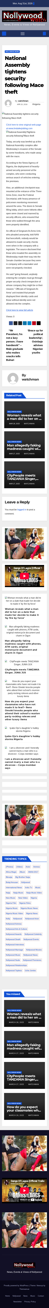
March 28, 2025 (16, 1022)
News (25, 1296)
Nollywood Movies (34, 950)
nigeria (34, 898)
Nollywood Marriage (14, 950)
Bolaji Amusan (12, 882)
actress (36, 867)
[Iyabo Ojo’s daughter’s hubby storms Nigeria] (23, 730)
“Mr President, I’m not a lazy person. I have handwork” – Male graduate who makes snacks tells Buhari (14, 345)
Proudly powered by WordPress (16, 1286)
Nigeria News (32, 913)
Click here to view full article (19, 310)
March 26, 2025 (16, 1115)
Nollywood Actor (32, 919)
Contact (41, 1296)
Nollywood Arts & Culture (16, 929)
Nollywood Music (13, 955)
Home (7, 1296)
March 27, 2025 (16, 1053)
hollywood (25, 882)
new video (23, 898)
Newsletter (17, 1302)
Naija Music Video (34, 893)
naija (8, 893)
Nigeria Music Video (14, 913)
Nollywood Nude (13, 960)
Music (32, 1296)
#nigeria (36, 104)
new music (10, 898)
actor (28, 867)
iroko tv (28, 887)
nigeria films (25, 903)
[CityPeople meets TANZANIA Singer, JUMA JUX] (23, 663)
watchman (23, 101)
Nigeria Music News (29, 908)
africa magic (11, 872)
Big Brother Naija (22, 877)
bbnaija (9, 877)
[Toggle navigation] (22, 33)
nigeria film (11, 903)
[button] (40, 33)
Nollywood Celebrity (33, 934)
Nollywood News (12, 51)
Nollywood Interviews (15, 944)
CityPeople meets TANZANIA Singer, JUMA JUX (21, 478)
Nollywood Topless (14, 970)
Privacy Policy (30, 1302)
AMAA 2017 (33, 872)
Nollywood (17, 1296)
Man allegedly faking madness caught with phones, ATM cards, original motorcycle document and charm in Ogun (23, 647)
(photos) (9, 867)
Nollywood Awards (14, 934)
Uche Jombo (30, 970)
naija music (18, 893)
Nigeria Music (12, 908)
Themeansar (24, 1289)
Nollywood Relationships (16, 965)
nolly (8, 919)
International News (14, 887)
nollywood (17, 919)
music (37, 887)
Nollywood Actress (14, 924)
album (22, 872)
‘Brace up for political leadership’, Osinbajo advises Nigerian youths (35, 341)
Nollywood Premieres (32, 960)
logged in (21, 509)
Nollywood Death (13, 939)
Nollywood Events (31, 939)
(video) (19, 867)
